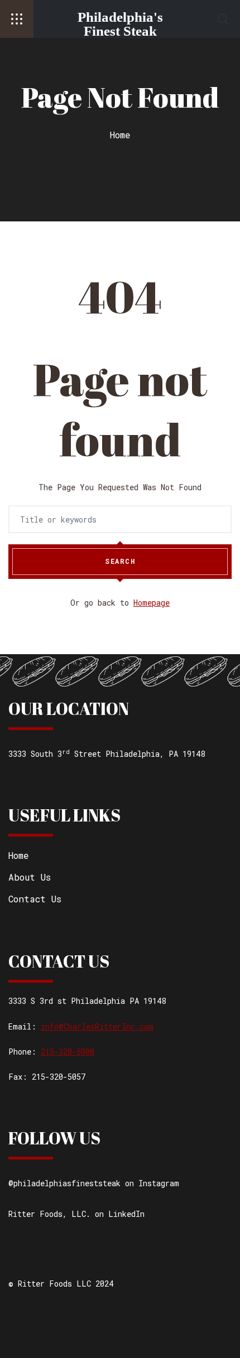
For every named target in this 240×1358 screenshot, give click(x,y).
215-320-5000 (67, 1051)
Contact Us (34, 899)
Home (120, 135)
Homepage (151, 602)
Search (120, 561)
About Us (29, 877)
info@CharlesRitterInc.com (97, 1026)
